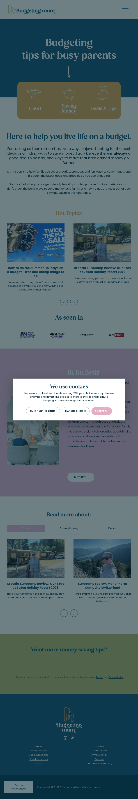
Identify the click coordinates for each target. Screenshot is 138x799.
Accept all (102, 411)
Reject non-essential (43, 411)
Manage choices (75, 411)
